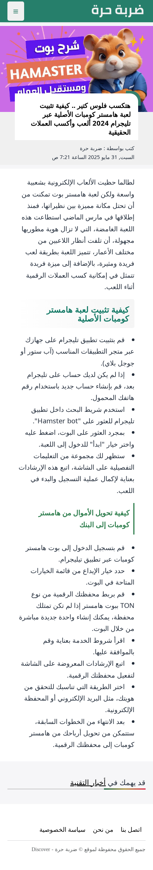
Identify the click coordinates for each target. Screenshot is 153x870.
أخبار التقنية (88, 782)
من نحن (103, 829)
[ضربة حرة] (118, 11)
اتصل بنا (131, 829)
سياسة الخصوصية (62, 829)
